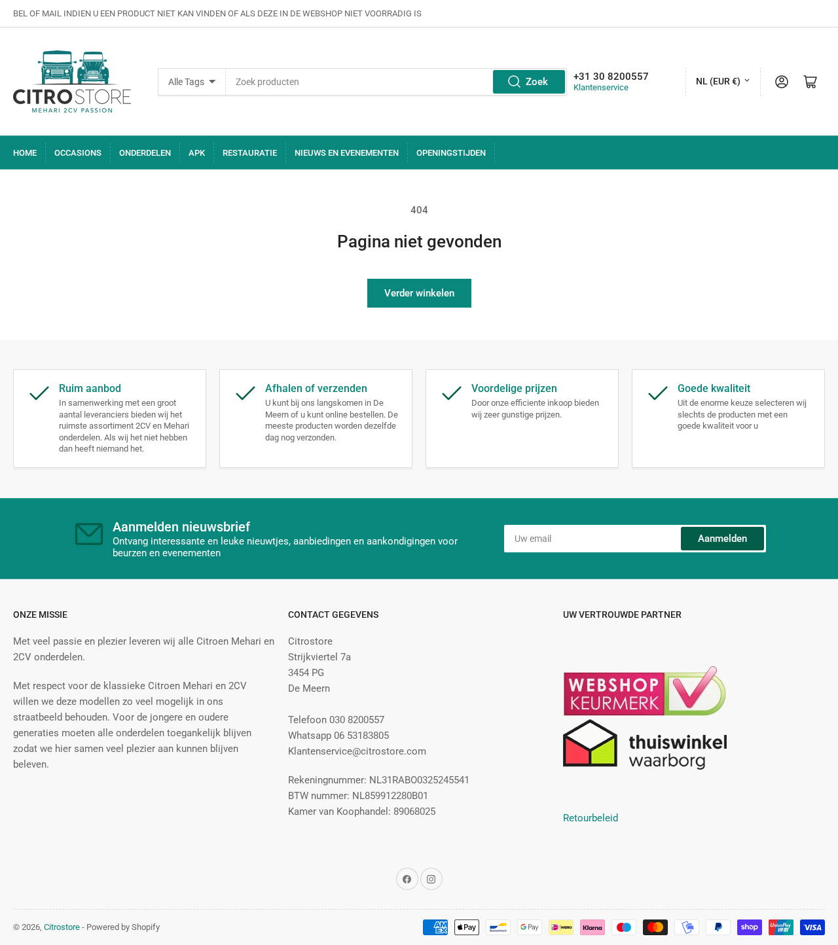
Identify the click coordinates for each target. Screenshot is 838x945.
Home (25, 153)
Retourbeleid (590, 818)
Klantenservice (601, 87)
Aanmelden (722, 538)
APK (197, 153)
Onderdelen (145, 153)
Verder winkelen (419, 293)
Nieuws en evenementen (347, 153)
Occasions (77, 153)
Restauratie (250, 153)
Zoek (537, 82)
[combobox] (396, 82)
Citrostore (62, 927)
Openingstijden (451, 153)
